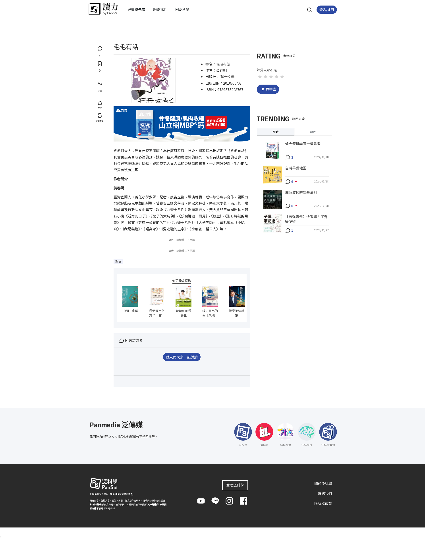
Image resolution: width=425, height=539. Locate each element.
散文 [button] (118, 261)
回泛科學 (182, 9)
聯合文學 (227, 76)
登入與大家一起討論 (182, 357)
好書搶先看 (136, 9)
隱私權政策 (323, 503)
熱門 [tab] (313, 131)
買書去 (271, 89)
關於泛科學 (323, 483)
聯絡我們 (160, 9)
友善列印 (99, 120)
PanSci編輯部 (97, 504)
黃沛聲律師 (152, 504)
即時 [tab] (275, 131)
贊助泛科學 (235, 485)
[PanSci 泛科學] (103, 9)
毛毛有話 (223, 64)
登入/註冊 (326, 9)
